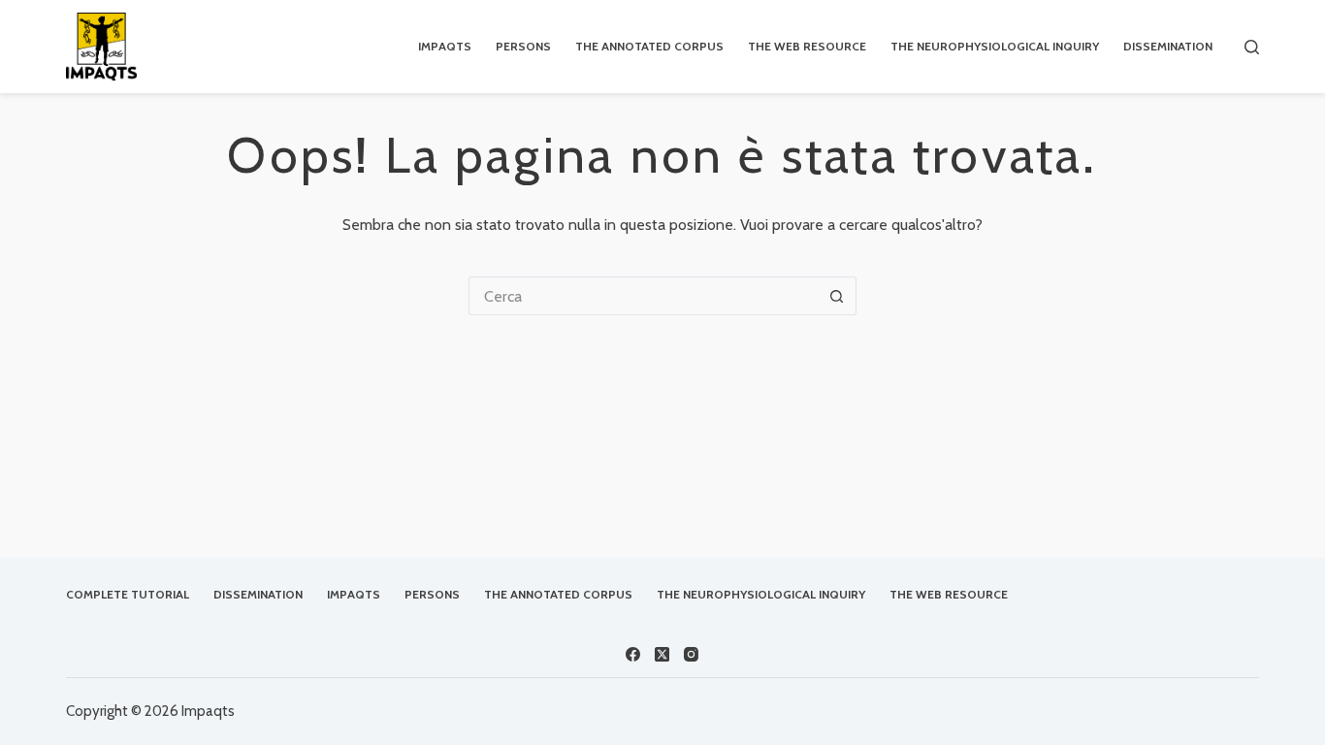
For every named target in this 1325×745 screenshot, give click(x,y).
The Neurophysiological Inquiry (994, 46)
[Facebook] (633, 654)
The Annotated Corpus (649, 46)
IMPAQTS (444, 46)
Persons (523, 46)
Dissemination (1167, 46)
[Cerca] (1251, 47)
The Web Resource (807, 46)
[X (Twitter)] (662, 654)
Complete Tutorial (127, 594)
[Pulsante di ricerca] (837, 295)
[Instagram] (691, 654)
